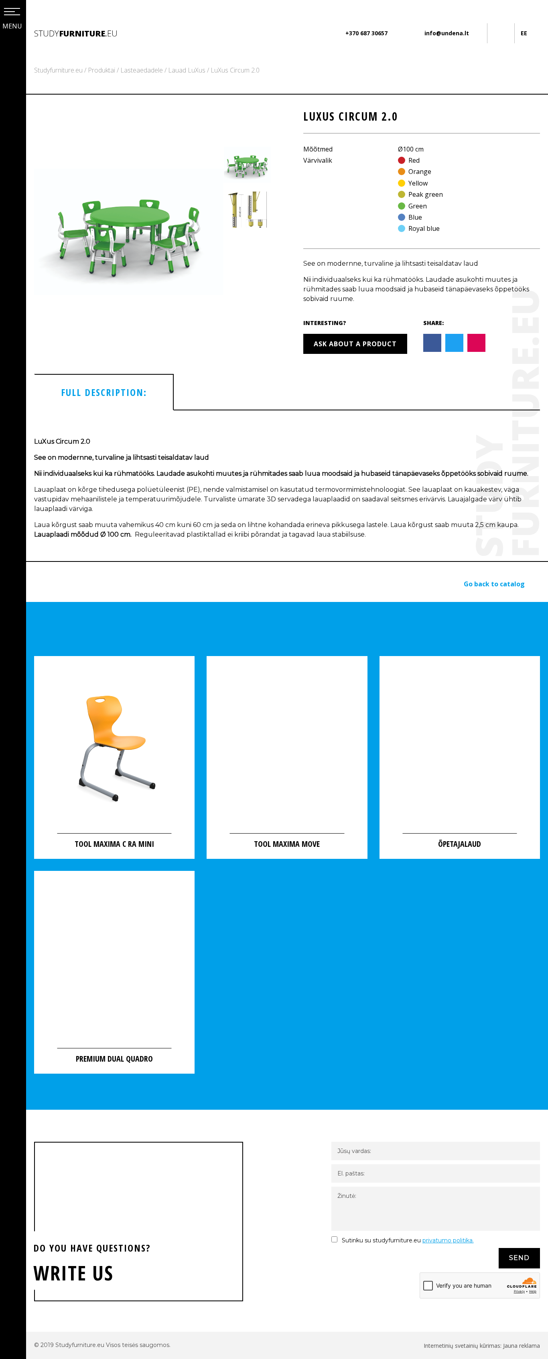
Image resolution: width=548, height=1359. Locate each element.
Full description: (104, 392)
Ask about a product (355, 343)
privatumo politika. (448, 1240)
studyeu (76, 33)
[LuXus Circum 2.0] (129, 232)
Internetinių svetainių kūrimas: (463, 1345)
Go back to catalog (494, 584)
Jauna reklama (521, 1345)
